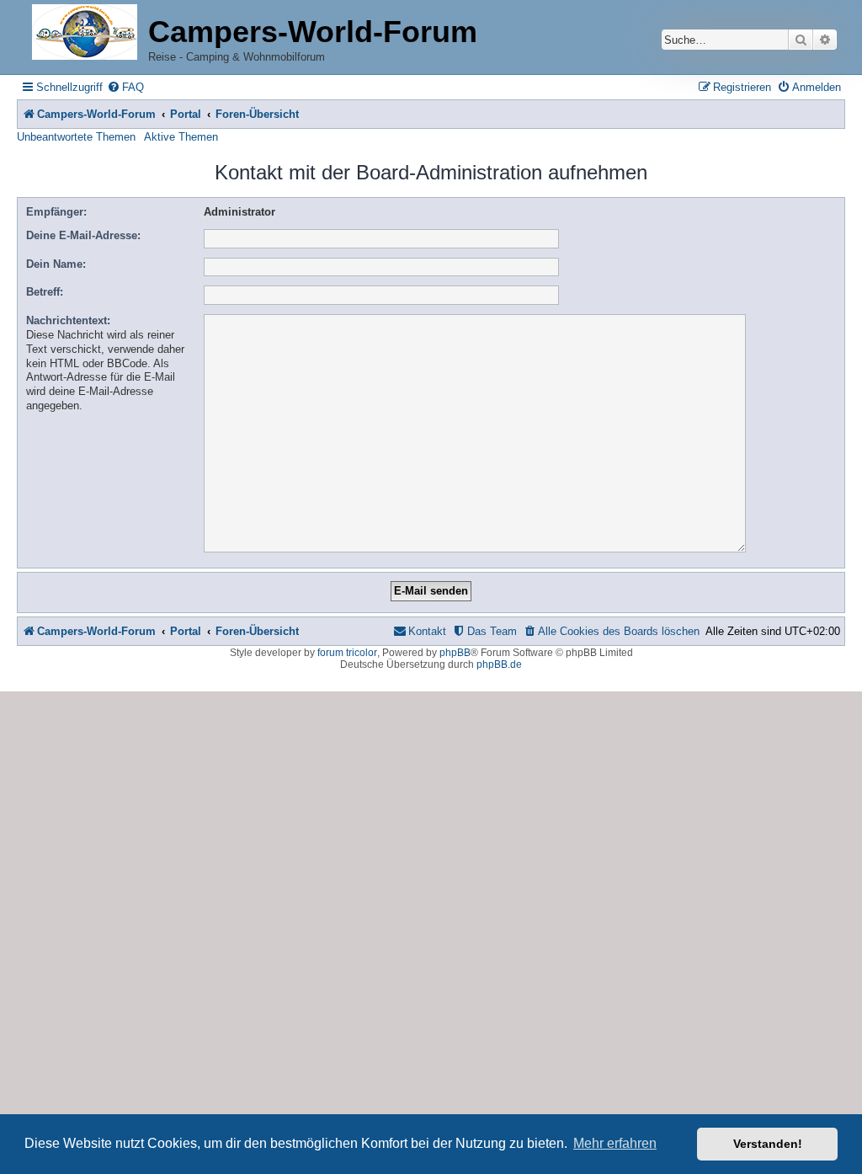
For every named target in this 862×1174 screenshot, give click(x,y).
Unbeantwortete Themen (76, 137)
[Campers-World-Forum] (84, 33)
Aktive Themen (181, 137)
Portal (185, 114)
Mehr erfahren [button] (615, 1143)
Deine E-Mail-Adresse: (83, 235)
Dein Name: (56, 264)
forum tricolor (347, 653)
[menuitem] (125, 87)
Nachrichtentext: (68, 320)
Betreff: (44, 291)
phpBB (455, 653)
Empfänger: (56, 211)
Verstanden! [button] (767, 1143)
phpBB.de (499, 664)
